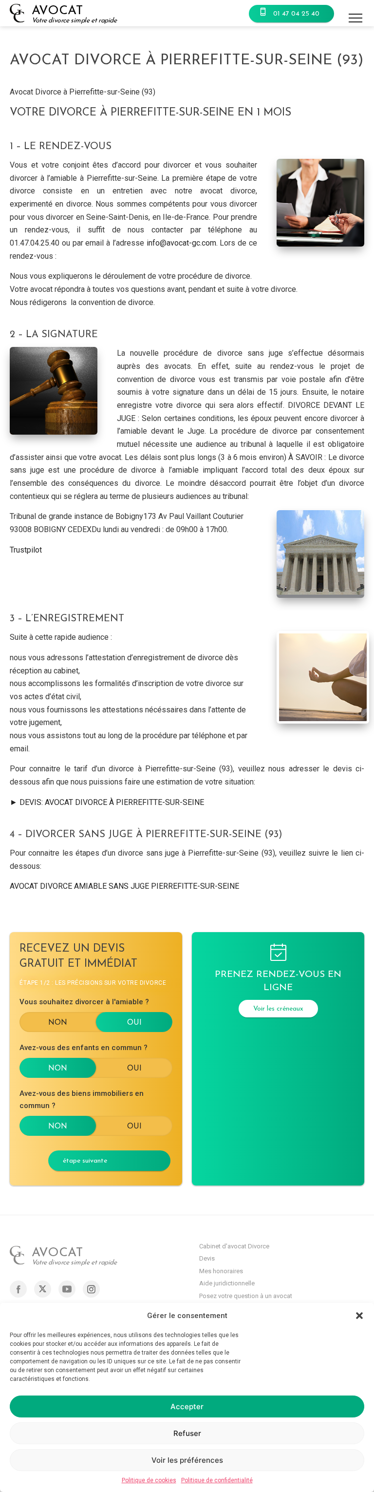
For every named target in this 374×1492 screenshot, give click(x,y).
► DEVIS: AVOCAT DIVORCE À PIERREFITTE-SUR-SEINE (107, 802)
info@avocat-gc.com (181, 243)
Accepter (187, 1406)
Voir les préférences (187, 1460)
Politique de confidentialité (217, 1480)
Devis (207, 1258)
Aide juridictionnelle (227, 1283)
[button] (359, 1315)
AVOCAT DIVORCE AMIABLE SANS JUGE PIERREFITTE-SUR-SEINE (124, 886)
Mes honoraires (221, 1271)
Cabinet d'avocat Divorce (234, 1246)
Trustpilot (26, 550)
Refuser (187, 1433)
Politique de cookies (149, 1480)
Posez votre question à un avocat (245, 1296)
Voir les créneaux (278, 1009)
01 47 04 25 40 (296, 14)
